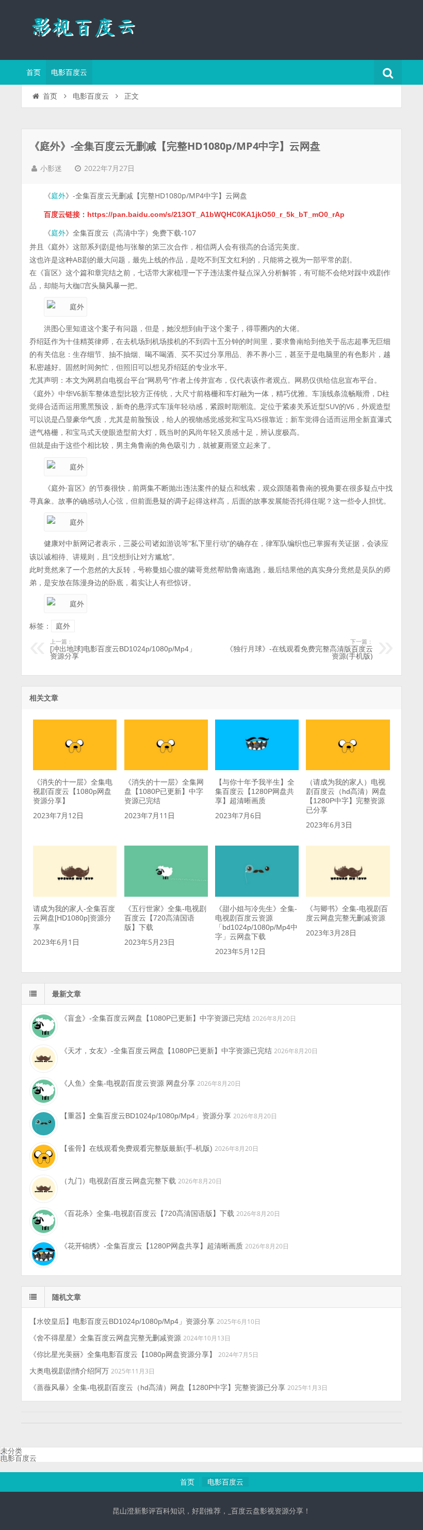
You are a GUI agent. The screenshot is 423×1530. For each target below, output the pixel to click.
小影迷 (51, 168)
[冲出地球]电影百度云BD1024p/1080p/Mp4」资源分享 (123, 649)
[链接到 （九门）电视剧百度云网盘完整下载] (42, 1187)
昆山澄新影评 (88, 28)
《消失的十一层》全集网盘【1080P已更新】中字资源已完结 (164, 791)
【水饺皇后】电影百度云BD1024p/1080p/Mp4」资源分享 (122, 1321)
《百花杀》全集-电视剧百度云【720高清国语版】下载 (147, 1213)
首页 (33, 72)
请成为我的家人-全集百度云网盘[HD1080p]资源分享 (74, 917)
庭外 (58, 196)
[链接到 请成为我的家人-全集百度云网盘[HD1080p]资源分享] (75, 894)
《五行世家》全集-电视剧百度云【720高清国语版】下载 (165, 917)
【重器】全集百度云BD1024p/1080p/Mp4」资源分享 (145, 1116)
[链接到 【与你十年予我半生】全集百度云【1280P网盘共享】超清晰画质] (257, 767)
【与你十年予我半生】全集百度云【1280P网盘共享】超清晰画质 (255, 791)
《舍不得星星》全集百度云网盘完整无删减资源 (105, 1338)
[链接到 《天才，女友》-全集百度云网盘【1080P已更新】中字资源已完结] (42, 1057)
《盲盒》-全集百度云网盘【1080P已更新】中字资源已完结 (155, 1018)
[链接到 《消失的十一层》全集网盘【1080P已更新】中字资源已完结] (166, 767)
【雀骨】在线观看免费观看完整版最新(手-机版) (136, 1148)
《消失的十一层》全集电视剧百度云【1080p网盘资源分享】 (72, 791)
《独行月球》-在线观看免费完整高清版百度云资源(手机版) (299, 649)
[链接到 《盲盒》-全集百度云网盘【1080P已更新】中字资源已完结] (42, 1025)
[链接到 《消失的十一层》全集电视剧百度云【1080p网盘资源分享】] (75, 767)
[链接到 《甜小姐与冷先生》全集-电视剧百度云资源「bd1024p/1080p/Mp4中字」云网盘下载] (257, 894)
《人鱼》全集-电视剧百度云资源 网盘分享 (127, 1083)
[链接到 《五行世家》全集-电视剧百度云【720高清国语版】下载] (166, 894)
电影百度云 (69, 72)
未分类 (11, 1451)
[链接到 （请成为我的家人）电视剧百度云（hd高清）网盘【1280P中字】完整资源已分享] (347, 767)
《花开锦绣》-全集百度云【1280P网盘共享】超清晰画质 (151, 1246)
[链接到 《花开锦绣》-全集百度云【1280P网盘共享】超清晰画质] (42, 1253)
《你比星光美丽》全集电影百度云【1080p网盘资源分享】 (122, 1354)
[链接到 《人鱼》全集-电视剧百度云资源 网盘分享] (42, 1090)
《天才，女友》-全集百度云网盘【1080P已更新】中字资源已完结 (166, 1051)
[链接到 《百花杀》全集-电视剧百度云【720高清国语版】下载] (42, 1220)
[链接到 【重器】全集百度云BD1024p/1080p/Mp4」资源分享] (42, 1122)
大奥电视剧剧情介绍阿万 (69, 1371)
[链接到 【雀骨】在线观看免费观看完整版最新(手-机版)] (42, 1155)
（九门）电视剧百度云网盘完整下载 (118, 1181)
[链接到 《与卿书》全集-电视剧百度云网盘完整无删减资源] (347, 894)
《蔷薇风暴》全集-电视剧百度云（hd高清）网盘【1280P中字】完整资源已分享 (157, 1387)
